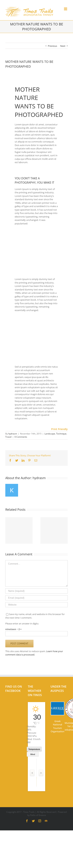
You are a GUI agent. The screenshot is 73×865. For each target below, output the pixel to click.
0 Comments (21, 436)
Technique (61, 433)
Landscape (49, 433)
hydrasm (12, 433)
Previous (52, 45)
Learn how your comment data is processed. (34, 653)
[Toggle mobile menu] (66, 9)
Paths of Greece (38, 815)
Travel (8, 436)
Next (62, 45)
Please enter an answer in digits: (22, 623)
